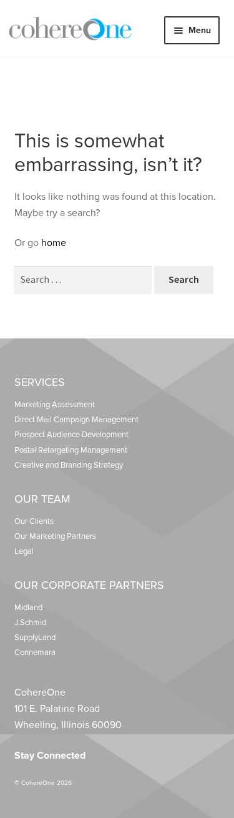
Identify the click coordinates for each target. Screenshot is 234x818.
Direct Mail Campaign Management (76, 420)
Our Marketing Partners (55, 536)
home (53, 243)
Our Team (42, 499)
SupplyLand (35, 638)
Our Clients (34, 521)
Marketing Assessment (54, 405)
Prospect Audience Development (71, 435)
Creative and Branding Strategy (68, 465)
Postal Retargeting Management (70, 450)
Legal (24, 551)
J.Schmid (30, 623)
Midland (28, 608)
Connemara (35, 653)
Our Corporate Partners (89, 585)
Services (39, 382)
